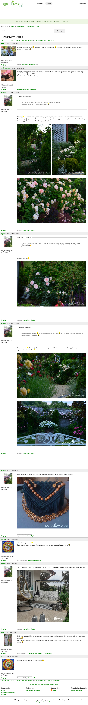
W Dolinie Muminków (29, 65)
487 (31, 41)
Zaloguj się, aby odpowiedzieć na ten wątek (44, 684)
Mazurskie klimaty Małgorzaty (27, 89)
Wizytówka (48, 653)
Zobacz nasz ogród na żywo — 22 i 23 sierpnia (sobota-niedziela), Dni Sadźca (41, 21)
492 (45, 41)
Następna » (57, 41)
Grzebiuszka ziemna (34, 560)
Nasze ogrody (20, 26)
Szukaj (59, 31)
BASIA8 (3, 43)
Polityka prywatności (8, 692)
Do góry (3, 65)
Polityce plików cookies (44, 702)
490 (39, 41)
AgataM (3, 92)
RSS (54, 690)
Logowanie (82, 3)
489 (37, 41)
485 (26, 41)
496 (49, 41)
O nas (3, 690)
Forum (49, 3)
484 (23, 41)
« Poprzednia (5, 41)
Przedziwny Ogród (33, 26)
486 (29, 41)
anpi (2, 632)
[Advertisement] (44, 13)
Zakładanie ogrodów (33, 690)
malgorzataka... (6, 68)
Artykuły (39, 3)
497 (52, 41)
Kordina (3, 539)
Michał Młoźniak (76, 690)
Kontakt (3, 694)
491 (42, 41)
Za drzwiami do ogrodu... (35, 653)
